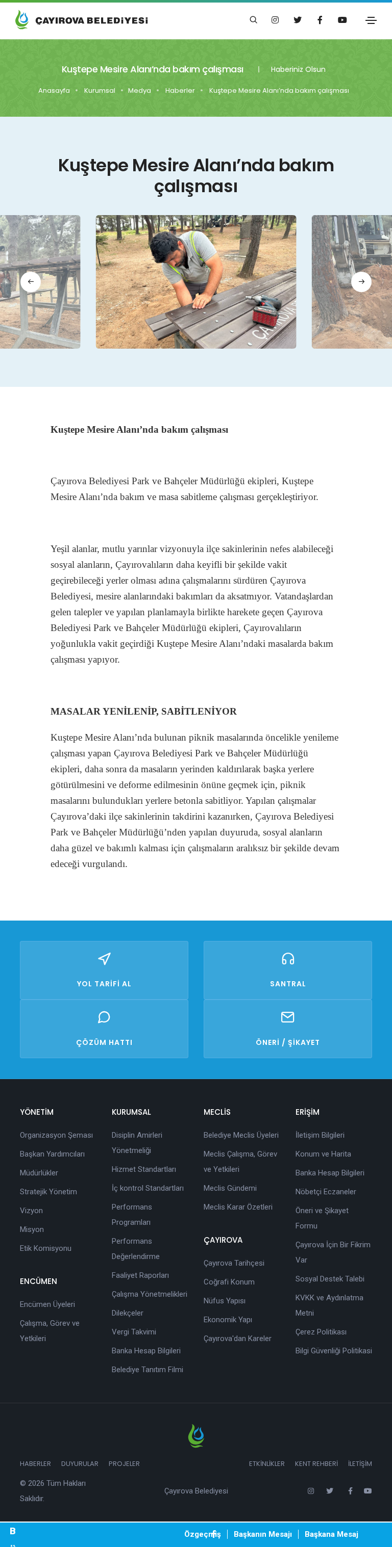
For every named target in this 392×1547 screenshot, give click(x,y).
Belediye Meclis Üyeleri (241, 1135)
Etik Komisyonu (45, 1248)
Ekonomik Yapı (228, 1319)
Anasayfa (54, 90)
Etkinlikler (267, 1464)
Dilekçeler (127, 1313)
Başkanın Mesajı (263, 1534)
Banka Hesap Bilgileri (146, 1350)
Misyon (32, 1229)
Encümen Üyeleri (47, 1304)
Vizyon (31, 1210)
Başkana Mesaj (331, 1534)
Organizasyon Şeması (56, 1135)
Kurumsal (99, 90)
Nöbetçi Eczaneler (326, 1191)
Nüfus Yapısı (225, 1300)
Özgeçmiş (202, 1534)
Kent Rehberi (316, 1464)
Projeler (124, 1464)
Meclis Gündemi (230, 1188)
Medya (139, 90)
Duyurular (80, 1464)
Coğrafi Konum (229, 1282)
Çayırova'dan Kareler (238, 1338)
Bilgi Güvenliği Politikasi (334, 1350)
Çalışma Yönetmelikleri (149, 1294)
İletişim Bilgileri (320, 1135)
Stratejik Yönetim (48, 1191)
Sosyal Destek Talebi (330, 1278)
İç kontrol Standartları (148, 1188)
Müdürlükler (39, 1172)
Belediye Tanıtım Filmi (147, 1369)
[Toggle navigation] (371, 20)
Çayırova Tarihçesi (234, 1263)
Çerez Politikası (321, 1331)
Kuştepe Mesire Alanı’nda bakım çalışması (279, 90)
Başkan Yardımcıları (52, 1154)
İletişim (360, 1464)
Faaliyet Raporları (140, 1275)
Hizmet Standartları (144, 1169)
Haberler (180, 90)
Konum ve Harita (323, 1154)
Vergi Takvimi (134, 1331)
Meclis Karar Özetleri (238, 1207)
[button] (30, 282)
